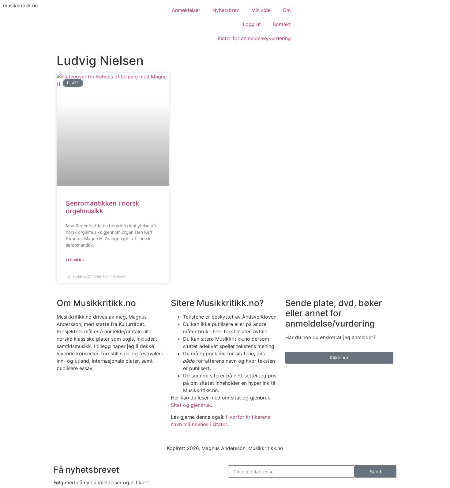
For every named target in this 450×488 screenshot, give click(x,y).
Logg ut (252, 24)
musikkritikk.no (20, 5)
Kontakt (282, 24)
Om (287, 10)
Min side (261, 10)
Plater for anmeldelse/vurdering (254, 38)
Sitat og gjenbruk (191, 405)
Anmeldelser (186, 10)
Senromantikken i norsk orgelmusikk (102, 207)
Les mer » (75, 260)
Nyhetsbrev (225, 10)
